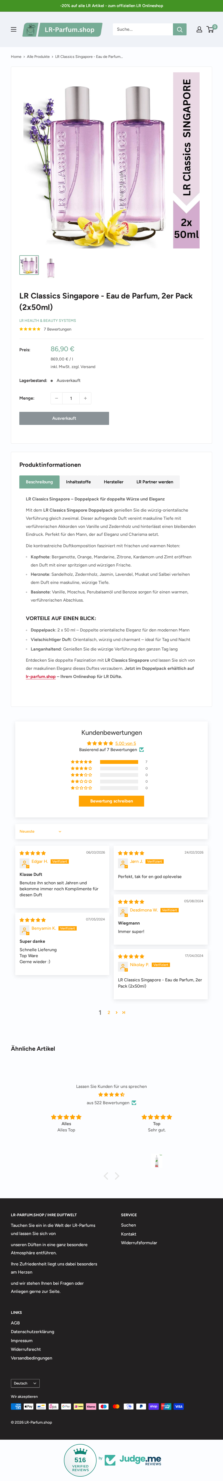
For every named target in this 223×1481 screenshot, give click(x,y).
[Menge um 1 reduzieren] (56, 398)
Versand (87, 366)
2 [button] (109, 1012)
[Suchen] (180, 29)
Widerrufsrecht (26, 1349)
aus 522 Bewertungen (108, 1102)
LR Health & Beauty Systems (47, 320)
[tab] (39, 482)
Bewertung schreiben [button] (111, 801)
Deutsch (20, 1383)
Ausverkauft (64, 418)
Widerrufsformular (139, 1242)
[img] (33, 853)
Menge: (27, 398)
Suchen (128, 1225)
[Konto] (199, 29)
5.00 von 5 (125, 743)
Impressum (22, 1340)
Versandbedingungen (31, 1358)
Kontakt (128, 1234)
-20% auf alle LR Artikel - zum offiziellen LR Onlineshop (111, 5)
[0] (210, 29)
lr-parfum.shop (41, 676)
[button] (82, 762)
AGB (15, 1323)
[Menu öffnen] (13, 29)
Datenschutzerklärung (32, 1331)
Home (16, 56)
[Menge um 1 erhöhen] (85, 398)
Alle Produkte (38, 56)
